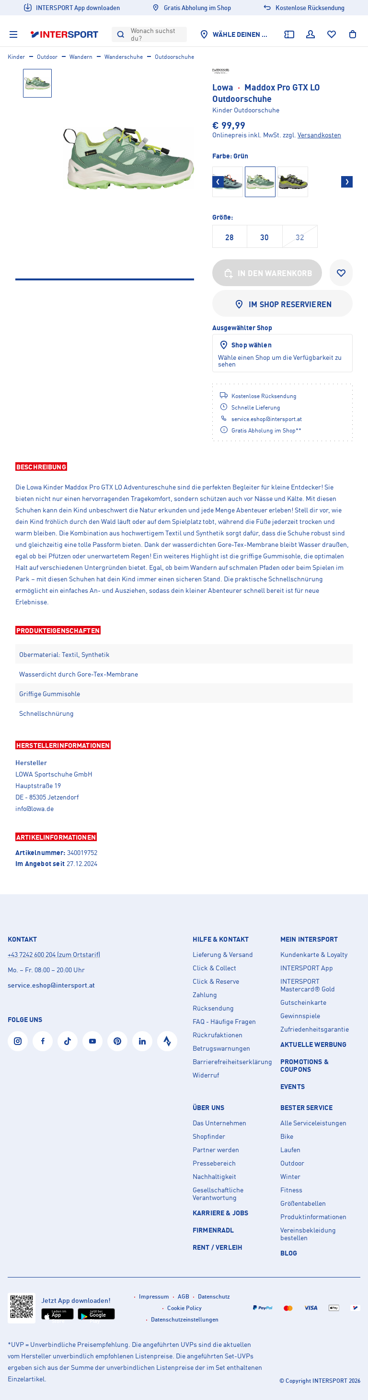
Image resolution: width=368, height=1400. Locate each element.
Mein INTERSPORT (309, 939)
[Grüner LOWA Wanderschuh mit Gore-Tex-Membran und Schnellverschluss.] (128, 158)
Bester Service (306, 1107)
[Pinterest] (117, 1041)
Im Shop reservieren (290, 304)
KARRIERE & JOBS (220, 1213)
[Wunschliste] (331, 34)
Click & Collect (214, 968)
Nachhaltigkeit (214, 1176)
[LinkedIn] (142, 1041)
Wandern (80, 56)
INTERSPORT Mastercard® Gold (307, 985)
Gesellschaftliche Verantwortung (218, 1193)
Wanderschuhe (123, 56)
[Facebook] (43, 1041)
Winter (290, 1176)
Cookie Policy (184, 1307)
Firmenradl (213, 1230)
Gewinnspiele (300, 1016)
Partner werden (216, 1150)
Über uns (208, 1107)
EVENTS (292, 1086)
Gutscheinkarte (303, 1002)
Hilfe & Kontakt (221, 939)
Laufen (290, 1150)
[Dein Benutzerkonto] (310, 34)
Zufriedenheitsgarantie (314, 1029)
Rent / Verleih (217, 1247)
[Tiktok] (68, 1041)
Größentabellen (303, 1203)
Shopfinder (209, 1136)
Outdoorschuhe (174, 56)
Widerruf (206, 1075)
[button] (184, 466)
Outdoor (47, 56)
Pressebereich (214, 1163)
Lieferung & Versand (223, 954)
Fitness (291, 1190)
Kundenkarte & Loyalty (313, 954)
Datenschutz (214, 1296)
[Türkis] (227, 182)
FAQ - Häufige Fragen (224, 1021)
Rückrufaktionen (217, 1035)
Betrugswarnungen (221, 1048)
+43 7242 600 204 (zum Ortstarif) (54, 954)
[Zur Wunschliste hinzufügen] (341, 272)
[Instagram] (18, 1041)
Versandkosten (319, 135)
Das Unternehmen (219, 1123)
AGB (183, 1296)
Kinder (16, 56)
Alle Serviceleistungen (313, 1123)
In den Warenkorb (275, 273)
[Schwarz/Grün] (292, 182)
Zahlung (205, 995)
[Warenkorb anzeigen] (352, 34)
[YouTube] (92, 1041)
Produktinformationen (313, 1217)
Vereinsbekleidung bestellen (308, 1234)
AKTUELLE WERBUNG (313, 1044)
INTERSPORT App (306, 968)
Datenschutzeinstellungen (184, 1319)
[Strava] (167, 1041)
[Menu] (13, 34)
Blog (289, 1253)
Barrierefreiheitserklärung (232, 1062)
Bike (286, 1136)
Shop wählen (251, 345)
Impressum (154, 1296)
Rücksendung (213, 1008)
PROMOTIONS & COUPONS (304, 1065)
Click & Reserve (216, 981)
